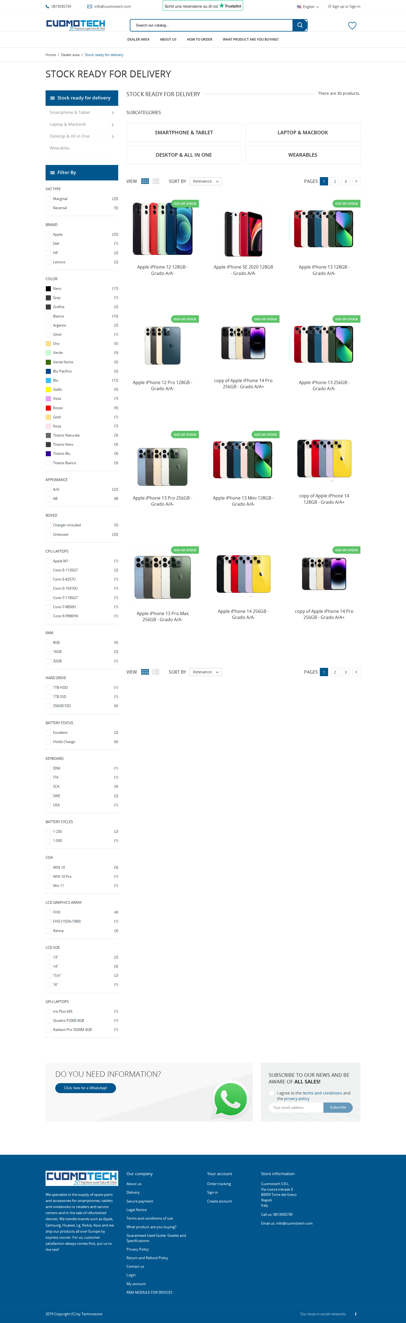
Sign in (212, 1192)
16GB (85, 651)
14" (85, 966)
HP (85, 252)
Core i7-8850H (85, 606)
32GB (85, 660)
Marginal (85, 198)
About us (168, 39)
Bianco (85, 316)
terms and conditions (322, 1093)
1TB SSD (85, 696)
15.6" (85, 975)
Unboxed (85, 534)
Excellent (85, 732)
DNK (85, 768)
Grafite (85, 306)
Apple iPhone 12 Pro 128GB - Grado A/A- (162, 385)
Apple (85, 234)
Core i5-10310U (85, 588)
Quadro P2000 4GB (85, 1020)
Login (131, 1274)
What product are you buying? (251, 39)
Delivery (133, 1192)
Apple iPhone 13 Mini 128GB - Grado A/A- (243, 501)
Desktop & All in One (69, 136)
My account (136, 1283)
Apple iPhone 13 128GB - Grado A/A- (324, 270)
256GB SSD (85, 705)
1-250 (85, 831)
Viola (85, 398)
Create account (219, 1201)
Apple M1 (85, 560)
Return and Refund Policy (147, 1257)
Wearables (60, 148)
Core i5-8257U (85, 579)
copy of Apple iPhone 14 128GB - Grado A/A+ (324, 499)
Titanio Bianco (85, 462)
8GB (85, 642)
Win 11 (85, 885)
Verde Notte (85, 361)
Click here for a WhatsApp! (85, 1088)
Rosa (85, 426)
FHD (85, 912)
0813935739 (61, 6)
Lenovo (85, 261)
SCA (85, 786)
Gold (85, 416)
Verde (85, 352)
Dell (85, 243)
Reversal (85, 207)
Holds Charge (85, 741)
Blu (85, 380)
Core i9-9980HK (85, 615)
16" (85, 984)
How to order (199, 39)
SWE (85, 795)
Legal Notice (136, 1209)
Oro (85, 343)
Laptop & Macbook (68, 124)
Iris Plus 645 (85, 1011)
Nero (85, 288)
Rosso (85, 407)
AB (85, 498)
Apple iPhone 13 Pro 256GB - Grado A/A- (162, 501)
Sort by (177, 181)
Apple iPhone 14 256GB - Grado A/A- (243, 614)
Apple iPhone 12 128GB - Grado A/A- (162, 270)
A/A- (85, 489)
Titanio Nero (85, 444)
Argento (85, 325)
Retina (85, 930)
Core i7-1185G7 (85, 597)
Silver (85, 334)
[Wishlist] (352, 25)
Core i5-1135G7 (85, 570)
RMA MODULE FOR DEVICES (149, 1292)
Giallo (85, 389)
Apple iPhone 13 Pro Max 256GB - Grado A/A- (163, 616)
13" (85, 957)
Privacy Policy (137, 1249)
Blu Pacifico (85, 371)
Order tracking (219, 1183)
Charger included (85, 525)
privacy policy (296, 1098)
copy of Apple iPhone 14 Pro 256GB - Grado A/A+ (243, 383)
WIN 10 (85, 867)
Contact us (135, 1266)
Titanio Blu (85, 453)
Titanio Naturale (85, 435)
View (131, 181)
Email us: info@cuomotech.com (287, 1223)
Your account (219, 1173)
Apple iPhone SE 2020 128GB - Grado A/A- (243, 270)
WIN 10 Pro (85, 876)
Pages (311, 181)
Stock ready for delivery (83, 97)
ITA (85, 777)
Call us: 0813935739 (276, 1214)
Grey (85, 297)
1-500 (85, 840)
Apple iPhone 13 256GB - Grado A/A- (324, 385)
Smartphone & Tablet (70, 112)
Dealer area (138, 39)
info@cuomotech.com (112, 6)
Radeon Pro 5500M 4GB (85, 1029)
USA (85, 804)
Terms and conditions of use (149, 1218)
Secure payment (139, 1201)
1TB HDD (85, 687)
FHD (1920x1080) (85, 921)
